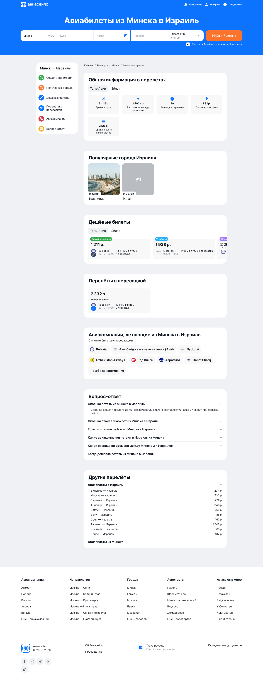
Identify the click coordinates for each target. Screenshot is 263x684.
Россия (26, 600)
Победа (26, 594)
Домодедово (175, 612)
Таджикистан (225, 600)
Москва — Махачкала (83, 606)
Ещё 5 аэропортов (179, 619)
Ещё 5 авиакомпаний (35, 619)
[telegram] (40, 661)
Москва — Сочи (79, 587)
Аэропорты (175, 579)
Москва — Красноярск (84, 600)
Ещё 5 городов (137, 619)
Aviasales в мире (229, 579)
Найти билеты (224, 36)
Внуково (172, 606)
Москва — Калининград (84, 594)
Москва (132, 600)
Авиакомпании (32, 579)
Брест (131, 606)
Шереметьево (176, 594)
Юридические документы (225, 645)
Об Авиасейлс (94, 645)
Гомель (132, 594)
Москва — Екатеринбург (85, 619)
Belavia (25, 612)
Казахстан (223, 594)
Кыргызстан (225, 612)
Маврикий (133, 612)
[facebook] (24, 661)
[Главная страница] (34, 4)
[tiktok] (24, 669)
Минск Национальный (181, 600)
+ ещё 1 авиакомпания (107, 371)
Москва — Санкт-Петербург (87, 612)
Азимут (26, 587)
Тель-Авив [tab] (98, 88)
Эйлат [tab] (115, 88)
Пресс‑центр (93, 651)
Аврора (26, 606)
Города (132, 579)
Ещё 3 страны (226, 619)
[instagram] (32, 661)
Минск (131, 587)
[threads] (48, 661)
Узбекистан (224, 606)
